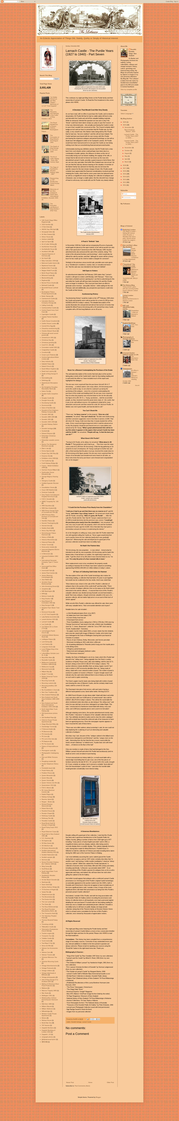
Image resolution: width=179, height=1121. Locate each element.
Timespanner (127, 368)
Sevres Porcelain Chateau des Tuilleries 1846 (50, 863)
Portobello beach (47, 768)
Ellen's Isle (45, 448)
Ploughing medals (47, 761)
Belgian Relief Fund (48, 270)
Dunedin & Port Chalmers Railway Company (50, 411)
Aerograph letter (47, 232)
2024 (125, 125)
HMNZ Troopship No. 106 (50, 501)
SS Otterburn (46, 845)
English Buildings (129, 323)
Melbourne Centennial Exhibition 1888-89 (49, 663)
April (126, 159)
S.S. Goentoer (46, 838)
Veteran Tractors (47, 955)
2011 (124, 185)
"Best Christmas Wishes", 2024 (129, 130)
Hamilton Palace (47, 521)
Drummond (45, 405)
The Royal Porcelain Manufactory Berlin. (48, 910)
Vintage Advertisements (49, 965)
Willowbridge (46, 1011)
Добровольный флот (49, 1039)
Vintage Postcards (48, 968)
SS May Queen (47, 843)
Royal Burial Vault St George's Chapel (48, 824)
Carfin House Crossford (49, 321)
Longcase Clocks (47, 647)
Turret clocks (46, 941)
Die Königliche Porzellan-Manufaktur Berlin (50, 388)
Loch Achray (46, 642)
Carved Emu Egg (47, 326)
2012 (125, 182)
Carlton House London (49, 323)
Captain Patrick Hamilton (50, 317)
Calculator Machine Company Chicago (48, 302)
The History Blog (129, 285)
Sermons (45, 860)
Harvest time (46, 525)
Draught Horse (46, 400)
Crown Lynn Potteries (49, 355)
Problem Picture (47, 773)
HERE (76, 102)
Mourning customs (48, 683)
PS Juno (44, 736)
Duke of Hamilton (47, 408)
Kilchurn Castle (46, 596)
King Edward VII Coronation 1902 (47, 602)
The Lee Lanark (47, 902)
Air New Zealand (47, 234)
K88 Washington (47, 591)
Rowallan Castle (47, 821)
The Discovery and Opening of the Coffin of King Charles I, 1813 (50, 114)
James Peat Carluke (48, 573)
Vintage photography (48, 977)
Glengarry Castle (47, 481)
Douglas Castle (47, 398)
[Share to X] (95, 1019)
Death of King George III (50, 374)
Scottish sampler (47, 857)
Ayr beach (45, 258)
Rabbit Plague (46, 794)
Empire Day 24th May (49, 453)
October (127, 150)
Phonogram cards (47, 750)
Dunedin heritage (76, 1022)
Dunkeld (44, 431)
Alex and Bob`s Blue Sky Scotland (130, 246)
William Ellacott (46, 1006)
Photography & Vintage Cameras (129, 338)
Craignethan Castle (48, 350)
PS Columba (46, 734)
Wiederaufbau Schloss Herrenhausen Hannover (50, 998)
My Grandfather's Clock (49, 690)
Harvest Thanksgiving (49, 523)
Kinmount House (47, 612)
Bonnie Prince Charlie (49, 283)
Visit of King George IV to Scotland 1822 (50, 980)
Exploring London (129, 229)
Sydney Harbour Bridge (49, 887)
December (128, 127)
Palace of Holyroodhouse (50, 746)
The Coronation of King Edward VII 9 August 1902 (54, 139)
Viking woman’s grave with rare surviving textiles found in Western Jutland (130, 288)
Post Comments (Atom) (82, 1086)
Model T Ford (46, 674)
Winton (44, 1018)
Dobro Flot (45, 391)
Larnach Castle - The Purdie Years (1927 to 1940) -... (131, 136)
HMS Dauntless (47, 505)
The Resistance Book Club (134, 358)
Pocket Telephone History (50, 764)
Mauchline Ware (47, 657)
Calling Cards (46, 305)
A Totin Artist (46, 227)
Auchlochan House (48, 246)
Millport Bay (45, 671)
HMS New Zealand (48, 508)
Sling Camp (45, 866)
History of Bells (46, 537)
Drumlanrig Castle (47, 403)
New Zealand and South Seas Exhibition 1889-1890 (50, 698)
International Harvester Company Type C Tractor (50, 561)
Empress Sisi (46, 456)
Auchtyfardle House (48, 249)
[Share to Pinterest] (99, 1019)
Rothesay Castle (47, 816)
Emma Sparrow (47, 451)
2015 (125, 174)
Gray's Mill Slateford (48, 490)
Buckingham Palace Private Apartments (48, 292)
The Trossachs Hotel (48, 913)
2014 (125, 176)
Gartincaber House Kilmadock (48, 473)
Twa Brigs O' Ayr (47, 943)
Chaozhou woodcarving (49, 328)
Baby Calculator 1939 (49, 261)
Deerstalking (46, 378)
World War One (47, 1023)
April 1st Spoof (46, 241)
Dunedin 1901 (46, 419)
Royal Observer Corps (49, 831)
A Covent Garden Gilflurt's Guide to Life (130, 353)
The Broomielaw (47, 897)
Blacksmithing (46, 278)
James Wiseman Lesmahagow (47, 576)
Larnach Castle (86, 1022)
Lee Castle (45, 624)
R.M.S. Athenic (46, 788)
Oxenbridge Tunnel (48, 726)
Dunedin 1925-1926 (48, 422)
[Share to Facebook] (97, 1019)
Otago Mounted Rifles (49, 724)
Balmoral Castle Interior (49, 263)
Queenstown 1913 (48, 785)
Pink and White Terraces (50, 757)
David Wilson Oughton (49, 369)
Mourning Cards (47, 680)
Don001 (133, 49)
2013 (125, 179)
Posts (125, 194)
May (126, 156)
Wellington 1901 (47, 995)
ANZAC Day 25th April (49, 229)
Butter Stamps (46, 296)
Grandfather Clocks (48, 487)
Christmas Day (46, 340)
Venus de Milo (46, 945)
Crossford (45, 352)
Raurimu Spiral (46, 799)
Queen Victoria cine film (49, 783)
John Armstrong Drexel (49, 586)
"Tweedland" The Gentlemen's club (129, 265)
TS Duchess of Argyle (49, 889)
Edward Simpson (47, 433)
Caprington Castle (47, 314)
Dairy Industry (46, 361)
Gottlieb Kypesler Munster (50, 483)
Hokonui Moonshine (48, 539)
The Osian (45, 904)
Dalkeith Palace (47, 364)
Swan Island (46, 884)
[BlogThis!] (93, 1019)
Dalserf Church (46, 366)
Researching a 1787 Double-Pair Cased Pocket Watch (54, 181)
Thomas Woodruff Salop (50, 920)
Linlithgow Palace (47, 639)
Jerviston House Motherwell (47, 583)
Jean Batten (46, 579)
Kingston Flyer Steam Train (50, 608)
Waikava (44, 988)
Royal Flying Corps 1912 (50, 827)
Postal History (46, 770)
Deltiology (45, 380)
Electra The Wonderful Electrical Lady (49, 445)
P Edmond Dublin (47, 729)
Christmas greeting (48, 342)
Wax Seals (45, 993)
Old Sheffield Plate (48, 717)
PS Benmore (46, 731)
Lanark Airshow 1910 (48, 619)
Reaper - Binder (47, 802)
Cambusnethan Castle (49, 308)
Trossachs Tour (47, 936)
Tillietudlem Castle (48, 927)
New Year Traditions (48, 692)
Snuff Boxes (46, 869)
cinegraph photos (47, 1037)
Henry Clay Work (47, 530)
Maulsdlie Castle (47, 660)
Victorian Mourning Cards (50, 961)
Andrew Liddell (46, 239)
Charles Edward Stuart (49, 331)
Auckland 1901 (46, 251)
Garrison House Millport (49, 470)
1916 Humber (46, 224)
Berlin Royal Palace (48, 273)
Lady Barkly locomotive (49, 617)
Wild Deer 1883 (47, 1004)
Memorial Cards (47, 669)
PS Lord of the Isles (48, 739)
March (127, 162)
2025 (125, 122)
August (127, 153)
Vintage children (47, 970)
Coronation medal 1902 (49, 347)
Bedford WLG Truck (48, 268)
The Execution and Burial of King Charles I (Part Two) (54, 207)
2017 (125, 168)
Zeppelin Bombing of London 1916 (48, 1031)
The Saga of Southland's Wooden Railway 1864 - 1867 (54, 170)
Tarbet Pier (45, 892)
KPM (43, 593)
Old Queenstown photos (49, 713)
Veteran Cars (46, 952)
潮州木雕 (44, 1042)
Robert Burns (46, 808)
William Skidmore (47, 1009)
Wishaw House (46, 1020)
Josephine (45, 589)
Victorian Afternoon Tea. (49, 957)
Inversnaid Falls (47, 570)
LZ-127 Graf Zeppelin (49, 614)
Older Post (110, 1082)
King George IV (47, 605)
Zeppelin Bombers (48, 1028)
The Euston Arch (47, 899)
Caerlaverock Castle (48, 298)
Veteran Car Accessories (50, 948)
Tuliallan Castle (47, 938)
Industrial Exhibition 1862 (50, 556)
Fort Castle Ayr (46, 461)
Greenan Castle (47, 492)
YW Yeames (46, 1025)
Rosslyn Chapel (47, 813)
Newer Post (70, 1082)
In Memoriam (46, 554)
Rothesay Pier (46, 818)
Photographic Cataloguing (50, 753)
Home (90, 1082)
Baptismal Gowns (47, 265)
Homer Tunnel (46, 544)
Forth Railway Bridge (48, 463)
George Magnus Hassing (50, 476)
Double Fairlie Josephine (50, 394)
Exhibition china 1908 (49, 458)
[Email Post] (87, 1019)
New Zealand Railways (49, 695)
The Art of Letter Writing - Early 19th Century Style (54, 159)
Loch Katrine (46, 644)
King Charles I (46, 598)
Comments (127, 197)
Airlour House (46, 237)
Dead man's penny (48, 371)
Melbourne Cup (47, 667)
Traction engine (47, 933)
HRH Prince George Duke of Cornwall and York (50, 511)
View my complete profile (129, 89)
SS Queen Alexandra (48, 848)
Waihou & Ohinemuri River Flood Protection (50, 985)
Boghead (45, 280)
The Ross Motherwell (49, 907)
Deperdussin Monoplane (50, 383)
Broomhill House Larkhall (50, 287)
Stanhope (45, 882)
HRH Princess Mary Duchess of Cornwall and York (50, 516)
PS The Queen (46, 744)
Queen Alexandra (47, 775)
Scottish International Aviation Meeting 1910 (49, 851)
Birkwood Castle (47, 275)
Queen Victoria (46, 780)
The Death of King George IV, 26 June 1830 (54, 149)
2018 (125, 165)
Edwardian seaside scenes (50, 440)
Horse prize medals (48, 547)
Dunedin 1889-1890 (48, 417)
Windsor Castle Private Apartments (49, 1014)
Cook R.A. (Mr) (46, 345)
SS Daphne (45, 840)
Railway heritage (47, 797)
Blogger (98, 1097)
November (128, 147)
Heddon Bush (46, 528)
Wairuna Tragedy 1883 (49, 990)
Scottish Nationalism (48, 855)
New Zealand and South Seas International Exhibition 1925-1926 (49, 704)
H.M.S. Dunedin (47, 499)
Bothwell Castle (47, 285)
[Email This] (91, 1019)
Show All (137, 385)
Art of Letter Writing (48, 244)
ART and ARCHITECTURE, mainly (129, 307)
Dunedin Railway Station (50, 424)
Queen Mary (46, 778)
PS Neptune (46, 741)
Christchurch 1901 (48, 337)
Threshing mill (46, 924)
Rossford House (47, 811)
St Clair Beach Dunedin (49, 879)
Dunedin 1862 (46, 414)
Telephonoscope (47, 894)
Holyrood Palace (47, 542)
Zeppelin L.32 (46, 1034)
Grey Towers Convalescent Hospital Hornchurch (50, 495)
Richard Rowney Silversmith (47, 805)
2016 (125, 171)
